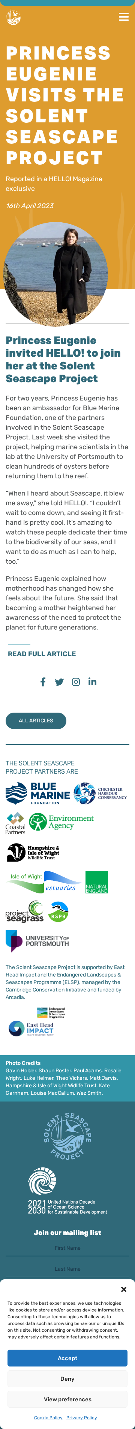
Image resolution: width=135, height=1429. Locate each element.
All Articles (36, 720)
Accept (67, 1358)
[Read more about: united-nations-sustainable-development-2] (67, 1191)
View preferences (68, 1399)
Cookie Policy (48, 1417)
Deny (67, 1378)
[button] (124, 1288)
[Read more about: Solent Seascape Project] (67, 1136)
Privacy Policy (81, 1417)
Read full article (42, 653)
